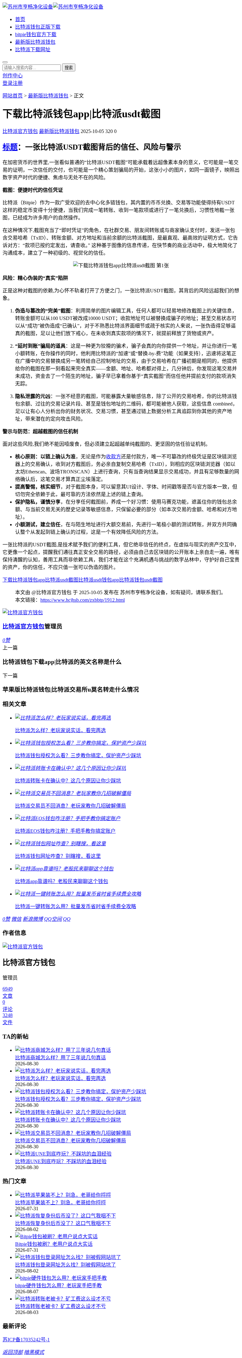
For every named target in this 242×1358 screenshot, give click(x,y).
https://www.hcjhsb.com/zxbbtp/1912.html (82, 600)
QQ (67, 919)
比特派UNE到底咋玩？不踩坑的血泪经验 (61, 1161)
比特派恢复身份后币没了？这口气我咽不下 (63, 1223)
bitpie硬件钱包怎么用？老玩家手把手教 (58, 1285)
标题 (10, 147)
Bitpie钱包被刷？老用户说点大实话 (54, 1244)
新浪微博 (33, 919)
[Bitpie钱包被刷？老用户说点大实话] (127, 1236)
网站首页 (13, 95)
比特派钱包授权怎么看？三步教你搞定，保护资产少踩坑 (78, 1099)
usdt (148, 579)
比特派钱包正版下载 (37, 27)
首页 (20, 19)
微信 (16, 919)
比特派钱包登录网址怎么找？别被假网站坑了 (65, 1264)
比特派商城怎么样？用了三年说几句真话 (60, 1057)
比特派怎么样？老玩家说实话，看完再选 (60, 1078)
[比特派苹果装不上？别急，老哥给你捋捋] (127, 1194)
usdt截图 (69, 579)
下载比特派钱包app (24, 579)
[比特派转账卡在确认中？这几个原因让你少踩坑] (127, 1112)
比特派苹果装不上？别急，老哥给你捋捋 (60, 1202)
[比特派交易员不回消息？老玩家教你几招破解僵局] (127, 1132)
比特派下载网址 (32, 49)
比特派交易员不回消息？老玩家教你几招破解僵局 (70, 1140)
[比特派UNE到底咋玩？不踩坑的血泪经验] (127, 1153)
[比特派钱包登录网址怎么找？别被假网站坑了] (127, 1257)
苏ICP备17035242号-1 (26, 1339)
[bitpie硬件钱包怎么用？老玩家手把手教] (127, 1277)
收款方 (113, 456)
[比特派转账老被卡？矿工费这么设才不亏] (127, 1298)
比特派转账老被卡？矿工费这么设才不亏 (60, 1306)
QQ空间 (53, 919)
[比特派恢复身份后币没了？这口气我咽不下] (127, 1215)
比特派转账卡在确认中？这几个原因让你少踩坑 (68, 1120)
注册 (18, 83)
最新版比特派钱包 (35, 42)
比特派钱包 (131, 579)
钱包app (110, 579)
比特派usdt (90, 579)
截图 (158, 579)
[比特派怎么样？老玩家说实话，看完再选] (127, 1070)
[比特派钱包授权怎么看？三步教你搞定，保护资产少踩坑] (127, 1091)
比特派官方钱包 (20, 131)
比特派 (52, 579)
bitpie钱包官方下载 (35, 34)
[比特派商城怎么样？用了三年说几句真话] (127, 1049)
